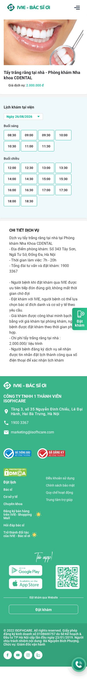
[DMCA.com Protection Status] (15, 472)
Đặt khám (43, 610)
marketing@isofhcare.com (32, 432)
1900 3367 (20, 422)
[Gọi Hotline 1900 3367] (78, 664)
